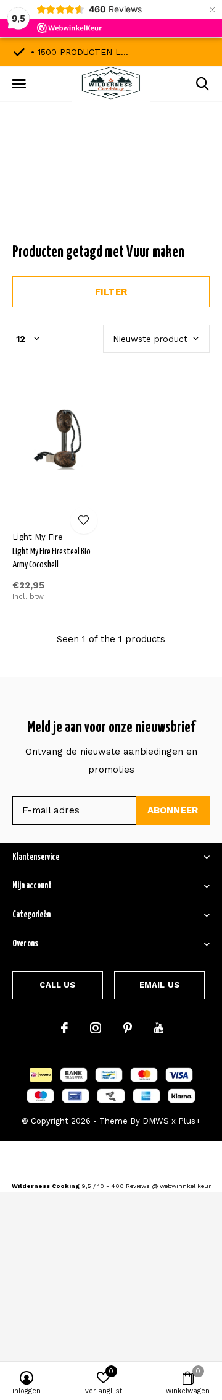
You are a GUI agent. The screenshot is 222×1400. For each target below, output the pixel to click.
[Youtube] (158, 1028)
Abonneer (173, 810)
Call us (57, 985)
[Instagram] (95, 1028)
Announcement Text (111, 184)
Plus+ (189, 1121)
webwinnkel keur (185, 1185)
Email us (159, 985)
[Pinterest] (127, 1028)
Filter (111, 291)
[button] (18, 84)
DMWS (155, 1121)
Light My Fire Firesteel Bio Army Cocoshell (51, 558)
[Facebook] (64, 1028)
